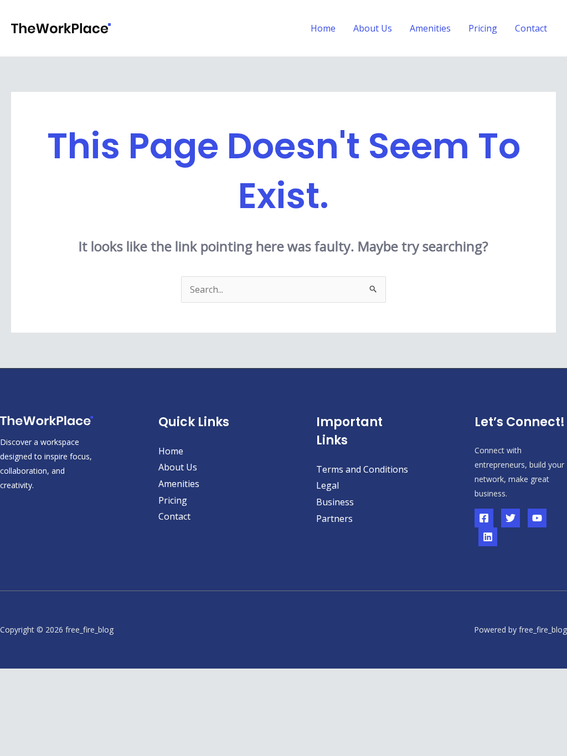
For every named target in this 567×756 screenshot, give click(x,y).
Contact (531, 28)
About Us (372, 28)
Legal (327, 485)
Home (323, 28)
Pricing (482, 28)
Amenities (430, 28)
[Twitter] (510, 518)
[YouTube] (537, 518)
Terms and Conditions (362, 469)
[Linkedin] (487, 536)
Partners (334, 518)
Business (335, 502)
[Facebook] (484, 518)
